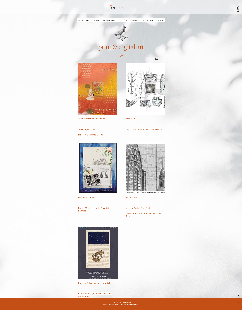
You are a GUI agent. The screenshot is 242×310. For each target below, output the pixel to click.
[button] (96, 20)
